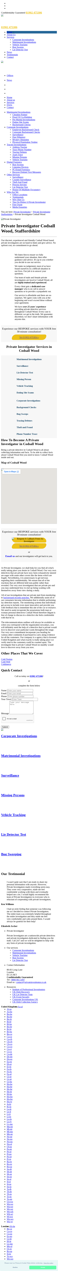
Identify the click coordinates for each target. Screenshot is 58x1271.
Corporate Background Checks (26, 132)
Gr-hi (9, 1239)
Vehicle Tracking (19, 44)
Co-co (9, 1046)
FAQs (9, 105)
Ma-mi (10, 1126)
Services (10, 37)
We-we (10, 1209)
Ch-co (9, 1044)
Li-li (9, 1114)
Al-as (9, 1009)
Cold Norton (6, 659)
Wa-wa (10, 1204)
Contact (10, 57)
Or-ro (9, 1249)
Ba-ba (9, 1014)
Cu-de (9, 1054)
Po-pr (9, 1156)
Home (9, 32)
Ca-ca (9, 1036)
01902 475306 (36, 676)
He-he (9, 1089)
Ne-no (9, 1139)
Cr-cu (9, 1051)
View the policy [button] (48, 1263)
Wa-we (10, 1206)
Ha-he (9, 1086)
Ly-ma (10, 1124)
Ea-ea (9, 1061)
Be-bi (9, 1019)
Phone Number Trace (27, 434)
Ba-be (9, 1016)
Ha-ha (9, 1084)
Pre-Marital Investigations (23, 119)
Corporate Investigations (23, 39)
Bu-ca (9, 1034)
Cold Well (5, 662)
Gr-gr (9, 1079)
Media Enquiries (19, 207)
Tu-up (9, 1199)
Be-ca (9, 1229)
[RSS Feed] (32, 93)
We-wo (10, 1259)
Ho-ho (10, 1096)
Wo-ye (10, 1221)
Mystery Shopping (20, 139)
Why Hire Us (18, 199)
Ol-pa (9, 1146)
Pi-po (9, 1154)
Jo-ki (9, 1104)
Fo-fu (9, 1071)
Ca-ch (9, 1039)
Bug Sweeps (18, 47)
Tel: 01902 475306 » (29, 337)
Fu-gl (9, 1074)
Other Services (13, 174)
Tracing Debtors (19, 152)
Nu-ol (9, 1144)
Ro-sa (9, 1166)
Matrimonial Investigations (24, 42)
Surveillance (17, 134)
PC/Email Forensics (21, 169)
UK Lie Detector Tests (22, 994)
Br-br (9, 1029)
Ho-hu (10, 1099)
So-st (9, 1179)
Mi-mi (9, 1129)
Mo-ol (9, 1246)
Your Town (6, 699)
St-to (9, 1254)
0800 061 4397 (18, 980)
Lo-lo (9, 1119)
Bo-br (9, 1026)
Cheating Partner (19, 114)
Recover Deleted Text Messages (26, 172)
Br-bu (9, 1031)
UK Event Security (20, 997)
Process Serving (19, 184)
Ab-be (12, 1226)
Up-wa (10, 1201)
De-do (9, 1056)
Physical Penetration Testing (24, 142)
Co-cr (9, 1049)
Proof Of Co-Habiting (22, 117)
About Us (11, 34)
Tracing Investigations (16, 144)
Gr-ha (9, 1081)
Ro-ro (9, 1164)
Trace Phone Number (21, 149)
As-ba (9, 1011)
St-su (9, 1184)
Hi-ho (9, 1094)
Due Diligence (18, 137)
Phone (4, 696)
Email (3, 693)
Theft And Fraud (19, 182)
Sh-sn (9, 1174)
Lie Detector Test (20, 49)
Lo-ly (9, 1121)
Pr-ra (9, 1159)
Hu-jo (9, 1101)
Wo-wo (10, 1219)
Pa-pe (9, 1149)
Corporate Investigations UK (25, 999)
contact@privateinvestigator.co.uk (31, 982)
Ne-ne (9, 1136)
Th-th (9, 1191)
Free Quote (17, 204)
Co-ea (9, 1234)
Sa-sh (9, 1169)
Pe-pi (9, 1151)
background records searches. (16, 597)
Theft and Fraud (25, 427)
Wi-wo (10, 1216)
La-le (9, 1109)
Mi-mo (10, 1131)
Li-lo (9, 1116)
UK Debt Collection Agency (25, 1002)
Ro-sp (9, 1251)
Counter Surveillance (21, 179)
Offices (10, 75)
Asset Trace (17, 154)
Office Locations (19, 194)
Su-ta (9, 1186)
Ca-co (9, 1231)
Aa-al (20, 1006)
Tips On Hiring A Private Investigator (29, 202)
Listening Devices (20, 167)
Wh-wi (10, 1214)
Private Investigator (22, 212)
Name (3, 690)
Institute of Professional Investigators (28, 989)
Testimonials (12, 54)
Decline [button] (15, 1267)
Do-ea (9, 1059)
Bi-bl (9, 1021)
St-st (9, 1181)
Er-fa (9, 1066)
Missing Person (24, 379)
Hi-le (9, 1241)
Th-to (9, 1194)
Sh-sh (9, 1171)
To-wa (10, 1256)
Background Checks (21, 124)
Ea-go (9, 1236)
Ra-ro (9, 1161)
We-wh (10, 1211)
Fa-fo (9, 1069)
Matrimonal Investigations (29, 359)
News (9, 52)
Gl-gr (9, 1076)
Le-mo (10, 1244)
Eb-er (9, 1064)
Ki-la (9, 1106)
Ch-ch (9, 1041)
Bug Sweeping (11, 854)
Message (5, 713)
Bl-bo (9, 1024)
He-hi (9, 1091)
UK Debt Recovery (21, 992)
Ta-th (9, 1189)
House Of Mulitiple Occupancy (26, 189)
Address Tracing (19, 147)
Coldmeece (6, 664)
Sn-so (9, 1176)
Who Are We (12, 192)
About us (11, 100)
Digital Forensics (14, 162)
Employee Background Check (25, 129)
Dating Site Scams (20, 122)
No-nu (10, 1141)
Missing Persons (19, 157)
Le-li (9, 1111)
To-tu (9, 1196)
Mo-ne (10, 1134)
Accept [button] (43, 1267)
